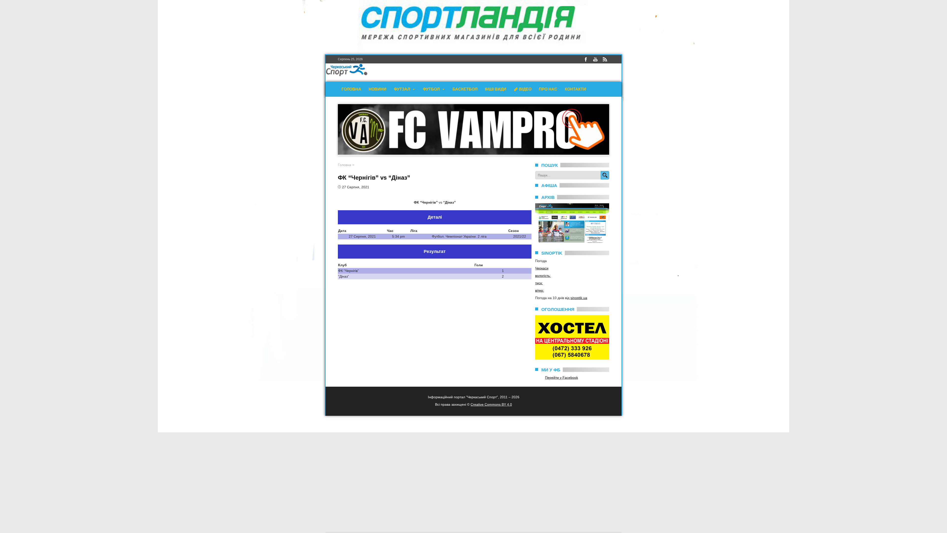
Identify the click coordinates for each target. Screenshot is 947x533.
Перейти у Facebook (561, 378)
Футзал (402, 89)
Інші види (495, 89)
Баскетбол (465, 89)
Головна (351, 89)
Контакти (575, 89)
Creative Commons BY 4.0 (491, 404)
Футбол (431, 89)
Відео (525, 89)
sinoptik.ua (578, 298)
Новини (377, 89)
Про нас (548, 89)
